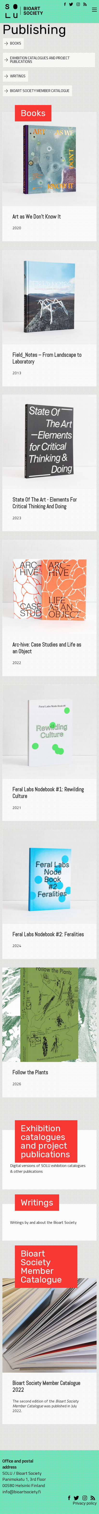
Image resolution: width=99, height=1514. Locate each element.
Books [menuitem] (15, 43)
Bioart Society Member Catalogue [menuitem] (39, 90)
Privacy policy (85, 1503)
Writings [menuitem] (17, 76)
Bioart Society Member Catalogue (41, 1266)
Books (33, 113)
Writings (37, 1202)
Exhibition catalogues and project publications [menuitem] (40, 59)
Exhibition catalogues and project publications (45, 1141)
